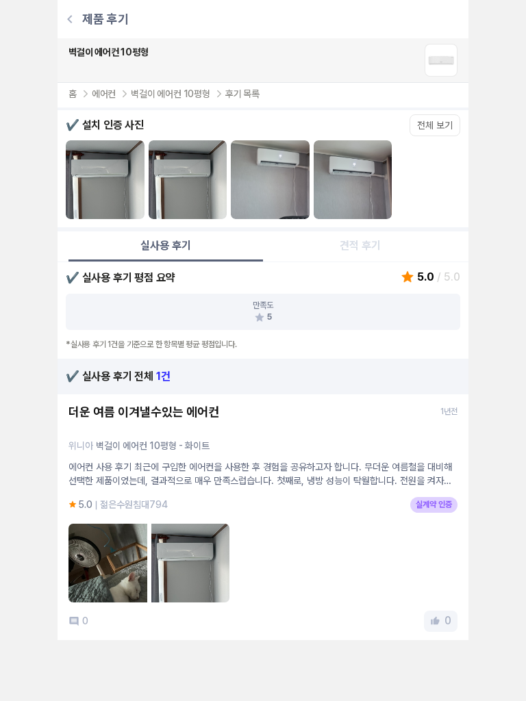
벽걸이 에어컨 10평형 (170, 93)
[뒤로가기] (70, 19)
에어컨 (104, 93)
